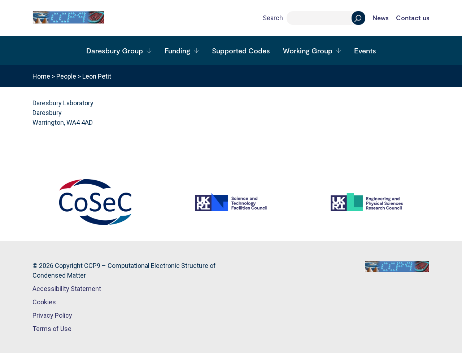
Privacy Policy (52, 315)
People (66, 76)
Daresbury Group (114, 50)
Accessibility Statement (66, 288)
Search (273, 18)
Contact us (413, 18)
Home (41, 76)
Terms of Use (51, 328)
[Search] (358, 18)
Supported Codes (241, 50)
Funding (177, 50)
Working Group (307, 50)
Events (365, 50)
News (380, 18)
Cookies (44, 302)
